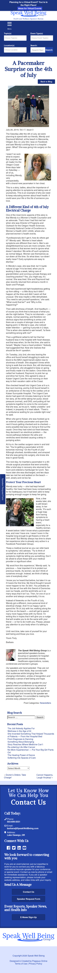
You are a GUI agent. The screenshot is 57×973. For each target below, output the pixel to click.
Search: (33, 45)
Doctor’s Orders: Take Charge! (15, 776)
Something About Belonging (21, 741)
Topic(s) (7, 33)
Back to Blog (46, 81)
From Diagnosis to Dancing (20, 739)
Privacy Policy (35, 963)
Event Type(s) (36, 33)
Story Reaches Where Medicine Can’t (25, 744)
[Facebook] (8, 848)
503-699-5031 (13, 821)
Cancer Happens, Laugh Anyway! (44, 776)
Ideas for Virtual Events (29, 8)
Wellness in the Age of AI (19, 731)
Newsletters (45, 702)
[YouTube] (24, 848)
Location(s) (9, 45)
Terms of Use (21, 963)
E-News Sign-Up (28, 917)
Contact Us (28, 891)
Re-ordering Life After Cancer (21, 747)
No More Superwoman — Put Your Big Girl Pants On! (31, 751)
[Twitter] (14, 848)
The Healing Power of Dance (21, 755)
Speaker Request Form (28, 898)
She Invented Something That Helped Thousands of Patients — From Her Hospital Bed (31, 735)
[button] (9, 26)
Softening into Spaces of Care (22, 757)
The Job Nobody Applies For (21, 728)
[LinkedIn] (19, 848)
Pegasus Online (39, 960)
